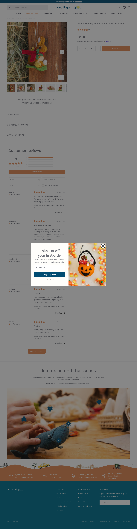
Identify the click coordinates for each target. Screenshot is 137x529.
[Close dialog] (103, 246)
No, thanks (50, 279)
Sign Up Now (50, 274)
